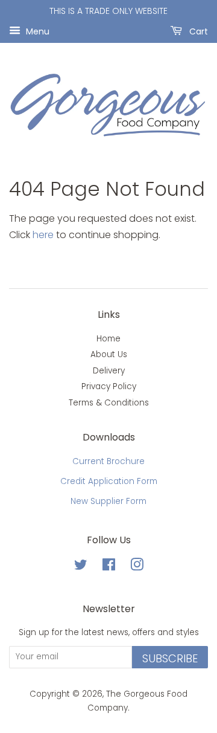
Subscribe (170, 658)
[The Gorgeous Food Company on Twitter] (80, 567)
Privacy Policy (108, 386)
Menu (36, 31)
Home (108, 338)
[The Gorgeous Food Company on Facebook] (109, 567)
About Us (108, 354)
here (43, 235)
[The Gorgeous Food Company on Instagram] (136, 567)
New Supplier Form (108, 501)
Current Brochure (108, 461)
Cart (197, 31)
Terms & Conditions (109, 402)
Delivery (109, 370)
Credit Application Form (108, 481)
